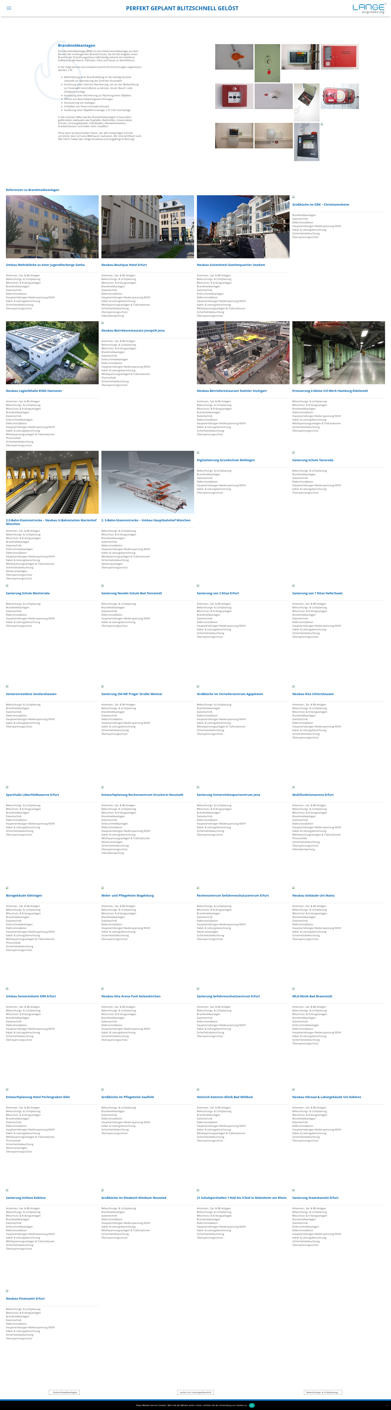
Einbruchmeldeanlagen (65, 1392)
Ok (251, 1405)
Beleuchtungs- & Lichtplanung (322, 1392)
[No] (387, 1405)
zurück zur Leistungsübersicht (195, 1392)
